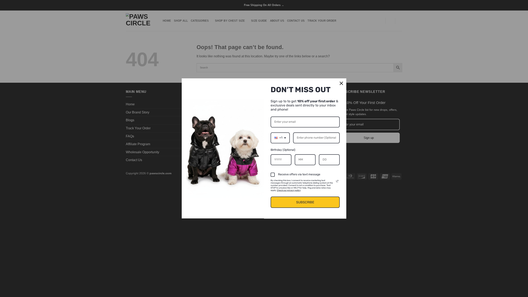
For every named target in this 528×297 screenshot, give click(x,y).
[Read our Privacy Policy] (337, 181)
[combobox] (280, 137)
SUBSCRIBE (305, 202)
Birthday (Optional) (283, 150)
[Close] (341, 83)
